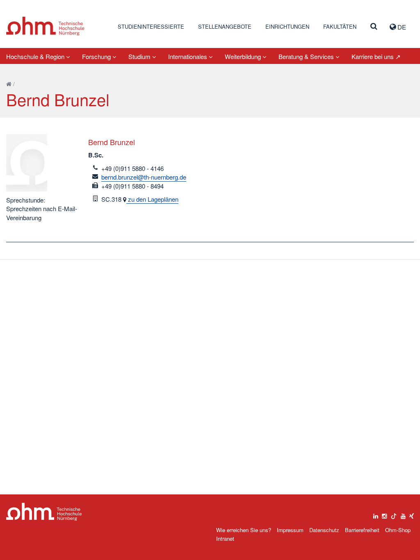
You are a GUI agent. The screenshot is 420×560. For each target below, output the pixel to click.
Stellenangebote (224, 26)
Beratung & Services (307, 56)
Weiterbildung (243, 56)
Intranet (225, 538)
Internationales (188, 56)
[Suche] (373, 26)
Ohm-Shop (398, 530)
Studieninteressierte (151, 26)
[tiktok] (393, 514)
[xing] (411, 514)
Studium (140, 56)
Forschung (97, 56)
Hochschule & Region (36, 56)
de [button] (401, 27)
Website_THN (45, 26)
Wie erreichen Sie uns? (243, 530)
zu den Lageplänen (152, 199)
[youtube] (403, 514)
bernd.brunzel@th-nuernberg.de (143, 177)
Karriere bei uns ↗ (376, 56)
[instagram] (384, 514)
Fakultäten (339, 26)
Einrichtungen (287, 26)
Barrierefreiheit (362, 530)
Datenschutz (324, 530)
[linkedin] (375, 514)
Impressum (290, 530)
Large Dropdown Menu (44, 512)
